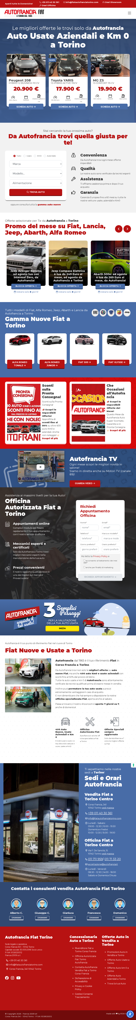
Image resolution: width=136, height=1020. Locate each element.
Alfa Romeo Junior (19, 364)
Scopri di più (118, 430)
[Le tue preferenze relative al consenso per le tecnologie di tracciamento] (133, 765)
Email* (104, 523)
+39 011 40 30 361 (100, 813)
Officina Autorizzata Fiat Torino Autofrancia (85, 959)
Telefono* (84, 534)
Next (127, 229)
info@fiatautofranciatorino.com (104, 818)
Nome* (83, 523)
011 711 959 (95, 859)
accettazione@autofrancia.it (103, 864)
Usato (29, 156)
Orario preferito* (109, 544)
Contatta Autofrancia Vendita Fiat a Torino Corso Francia (86, 970)
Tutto (19, 156)
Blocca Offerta (25, 286)
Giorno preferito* (87, 544)
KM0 (39, 156)
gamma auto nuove (49, 204)
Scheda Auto (25, 107)
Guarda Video (84, 483)
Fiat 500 (51, 362)
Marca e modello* (110, 534)
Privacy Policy (100, 556)
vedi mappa (108, 808)
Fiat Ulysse (83, 362)
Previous (118, 229)
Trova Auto (37, 192)
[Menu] (129, 13)
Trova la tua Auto (116, 983)
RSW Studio (125, 1014)
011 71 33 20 (113, 859)
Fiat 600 (115, 362)
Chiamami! (16, 918)
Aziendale (51, 156)
